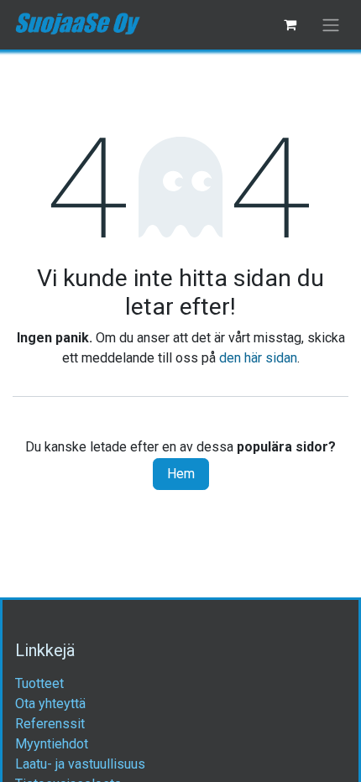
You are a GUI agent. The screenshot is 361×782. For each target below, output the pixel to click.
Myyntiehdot (51, 744)
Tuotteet (39, 683)
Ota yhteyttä (50, 704)
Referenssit (50, 724)
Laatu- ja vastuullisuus (80, 764)
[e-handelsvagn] (289, 24)
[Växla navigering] (330, 25)
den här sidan (258, 358)
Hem (181, 474)
